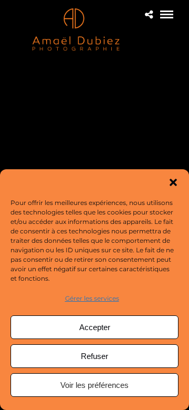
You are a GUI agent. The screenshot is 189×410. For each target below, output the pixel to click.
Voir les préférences (94, 385)
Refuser (94, 356)
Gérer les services (92, 298)
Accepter (94, 327)
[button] (173, 182)
